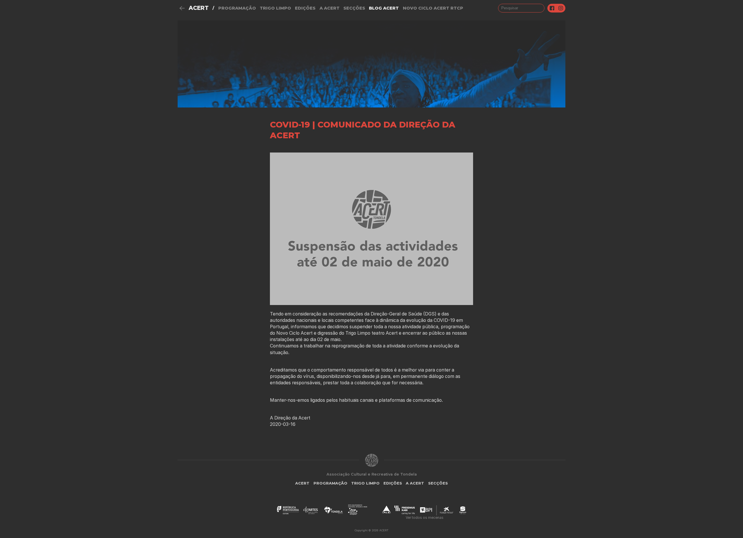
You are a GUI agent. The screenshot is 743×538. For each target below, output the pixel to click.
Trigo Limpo (275, 8)
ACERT (199, 8)
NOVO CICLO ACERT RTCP (433, 8)
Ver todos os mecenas (424, 517)
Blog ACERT (384, 8)
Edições (305, 8)
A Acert (330, 8)
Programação (237, 8)
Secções (354, 8)
